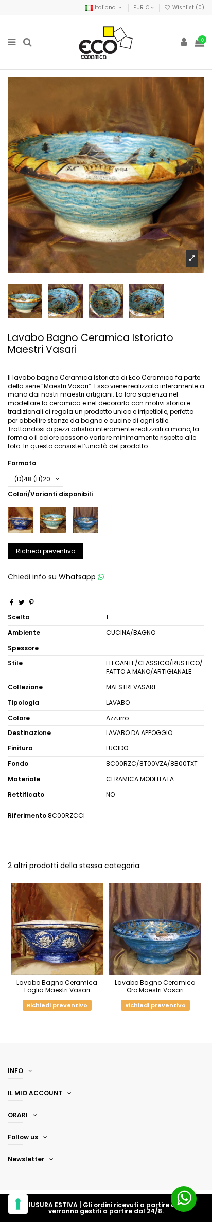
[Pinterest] (31, 602)
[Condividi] (11, 602)
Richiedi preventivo (45, 551)
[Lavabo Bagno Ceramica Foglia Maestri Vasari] (20, 519)
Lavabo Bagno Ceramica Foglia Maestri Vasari (56, 986)
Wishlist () (187, 7)
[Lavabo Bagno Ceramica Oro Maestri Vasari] (85, 519)
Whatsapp (78, 577)
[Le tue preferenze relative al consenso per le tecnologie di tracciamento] (18, 1204)
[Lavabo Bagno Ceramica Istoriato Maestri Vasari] (53, 519)
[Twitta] (21, 602)
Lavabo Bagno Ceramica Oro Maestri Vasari (155, 986)
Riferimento (27, 816)
